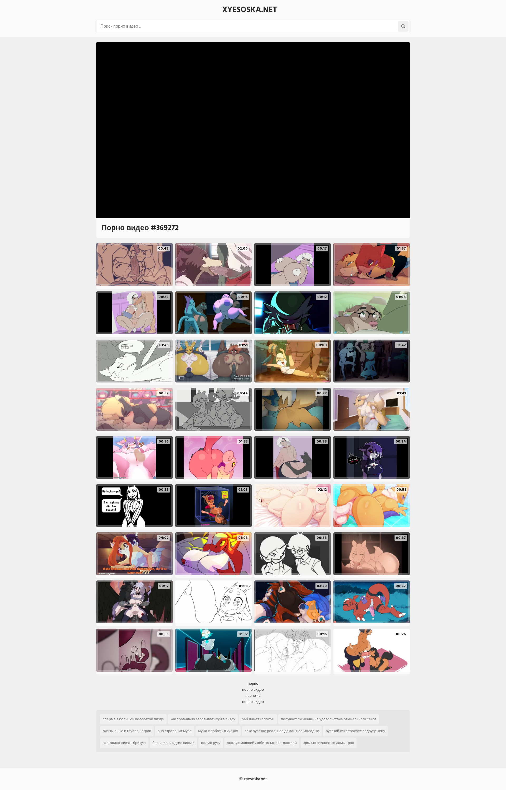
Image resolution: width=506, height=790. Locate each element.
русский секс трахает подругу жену (355, 731)
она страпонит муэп (175, 731)
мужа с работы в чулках (218, 731)
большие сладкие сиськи (173, 743)
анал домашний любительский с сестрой (262, 743)
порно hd (253, 696)
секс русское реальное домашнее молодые (282, 731)
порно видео (253, 690)
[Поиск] (403, 26)
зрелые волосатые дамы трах (328, 743)
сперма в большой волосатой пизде (133, 719)
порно (253, 683)
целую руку (210, 743)
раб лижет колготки (258, 719)
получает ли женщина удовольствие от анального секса (328, 719)
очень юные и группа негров (127, 731)
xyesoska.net (249, 9)
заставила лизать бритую (124, 743)
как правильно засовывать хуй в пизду (203, 719)
